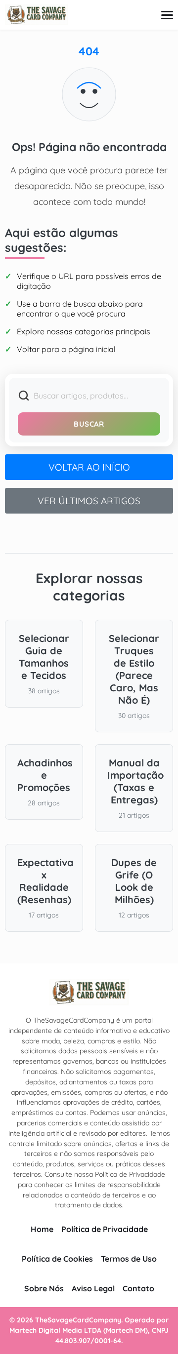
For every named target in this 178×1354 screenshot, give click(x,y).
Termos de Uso (129, 1259)
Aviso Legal (93, 1288)
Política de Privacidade (104, 1229)
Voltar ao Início (89, 467)
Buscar (89, 424)
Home (42, 1229)
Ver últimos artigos (89, 501)
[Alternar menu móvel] (167, 15)
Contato (138, 1288)
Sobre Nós (44, 1288)
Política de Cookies (57, 1259)
